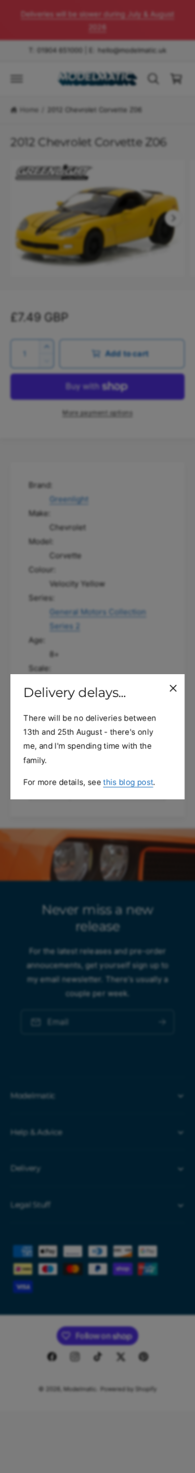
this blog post (128, 781)
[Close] (173, 687)
